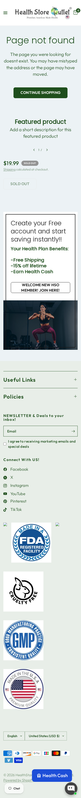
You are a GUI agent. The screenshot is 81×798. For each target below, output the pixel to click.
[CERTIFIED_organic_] (57, 545)
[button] (40, 287)
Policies (13, 396)
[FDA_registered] (31, 545)
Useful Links (19, 379)
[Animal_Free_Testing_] (23, 594)
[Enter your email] (73, 431)
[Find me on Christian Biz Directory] (5, 545)
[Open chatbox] (71, 788)
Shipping (9, 169)
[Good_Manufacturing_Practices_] (23, 642)
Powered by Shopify (18, 780)
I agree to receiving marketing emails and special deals (42, 443)
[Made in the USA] (23, 691)
